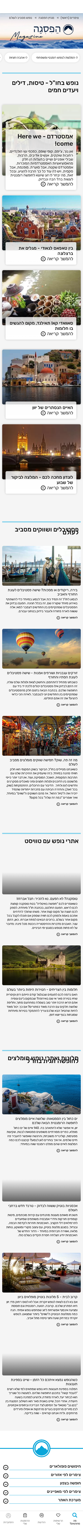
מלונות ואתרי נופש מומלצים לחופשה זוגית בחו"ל (43, 1059)
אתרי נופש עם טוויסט (52, 841)
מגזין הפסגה (46, 18)
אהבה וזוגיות (17, 57)
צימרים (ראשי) (70, 18)
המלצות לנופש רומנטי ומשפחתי (55, 57)
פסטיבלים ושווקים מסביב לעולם (47, 531)
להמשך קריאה (60, 184)
